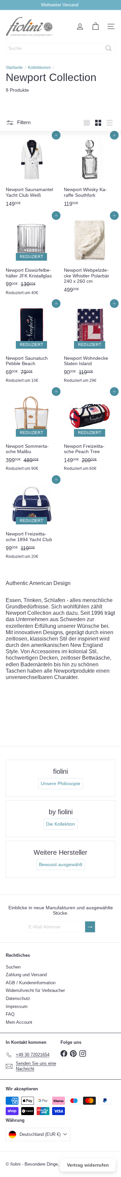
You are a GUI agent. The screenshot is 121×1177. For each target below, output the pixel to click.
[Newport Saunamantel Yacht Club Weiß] (31, 172)
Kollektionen (39, 67)
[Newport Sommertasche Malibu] (31, 433)
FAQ (10, 1014)
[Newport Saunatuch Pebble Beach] (31, 345)
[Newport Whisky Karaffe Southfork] (89, 172)
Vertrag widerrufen (88, 1165)
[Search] (108, 48)
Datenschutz (18, 998)
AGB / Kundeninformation (30, 982)
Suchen (13, 967)
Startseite (14, 67)
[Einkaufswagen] (95, 26)
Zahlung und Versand (26, 974)
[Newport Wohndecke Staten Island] (89, 345)
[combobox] (60, 48)
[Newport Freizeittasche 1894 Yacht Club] (31, 521)
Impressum (17, 1006)
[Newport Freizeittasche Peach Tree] (89, 433)
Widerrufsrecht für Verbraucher (35, 990)
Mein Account (19, 1022)
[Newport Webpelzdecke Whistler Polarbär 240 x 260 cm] (89, 256)
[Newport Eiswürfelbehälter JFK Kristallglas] (31, 257)
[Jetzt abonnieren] (90, 926)
